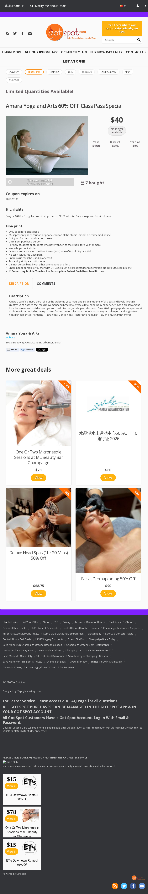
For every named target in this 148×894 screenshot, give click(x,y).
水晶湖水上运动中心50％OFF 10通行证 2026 (108, 435)
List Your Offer (30, 622)
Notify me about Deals (50, 6)
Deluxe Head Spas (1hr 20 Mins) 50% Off (38, 555)
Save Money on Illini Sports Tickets (22, 662)
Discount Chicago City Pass (18, 650)
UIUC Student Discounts (44, 628)
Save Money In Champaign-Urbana (88, 656)
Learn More (11, 52)
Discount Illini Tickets (14, 628)
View (38, 477)
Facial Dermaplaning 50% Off (108, 579)
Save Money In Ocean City (17, 656)
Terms (78, 622)
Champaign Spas (56, 662)
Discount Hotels (95, 622)
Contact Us (136, 52)
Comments (46, 283)
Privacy (67, 622)
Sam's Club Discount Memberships (63, 633)
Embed (29, 349)
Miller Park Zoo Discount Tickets (21, 633)
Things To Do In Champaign (106, 662)
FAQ (56, 622)
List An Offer (74, 61)
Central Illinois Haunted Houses (80, 628)
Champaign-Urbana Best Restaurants (87, 645)
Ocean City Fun (74, 52)
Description (19, 283)
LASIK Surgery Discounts (49, 639)
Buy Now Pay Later (106, 52)
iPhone (129, 622)
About (46, 622)
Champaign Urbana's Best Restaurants (88, 650)
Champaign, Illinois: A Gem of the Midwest (50, 667)
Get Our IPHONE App (41, 52)
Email (14, 349)
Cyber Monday (78, 662)
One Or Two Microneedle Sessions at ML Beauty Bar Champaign (38, 457)
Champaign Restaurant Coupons (121, 628)
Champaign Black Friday (102, 639)
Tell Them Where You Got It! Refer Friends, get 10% (122, 28)
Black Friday (94, 633)
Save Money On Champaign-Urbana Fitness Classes (32, 645)
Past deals (115, 622)
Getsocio (21, 873)
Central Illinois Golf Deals (17, 639)
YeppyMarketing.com (29, 691)
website (10, 337)
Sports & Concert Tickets (119, 633)
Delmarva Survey (12, 667)
